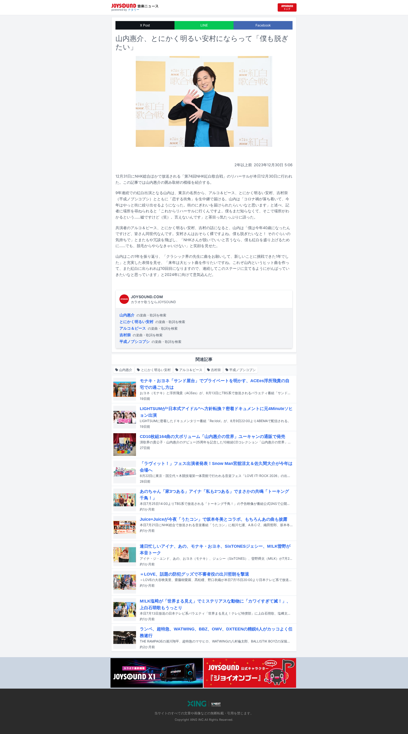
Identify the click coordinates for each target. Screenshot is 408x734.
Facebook (263, 25)
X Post (145, 25)
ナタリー (133, 9)
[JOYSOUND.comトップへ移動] (287, 7)
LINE (204, 25)
